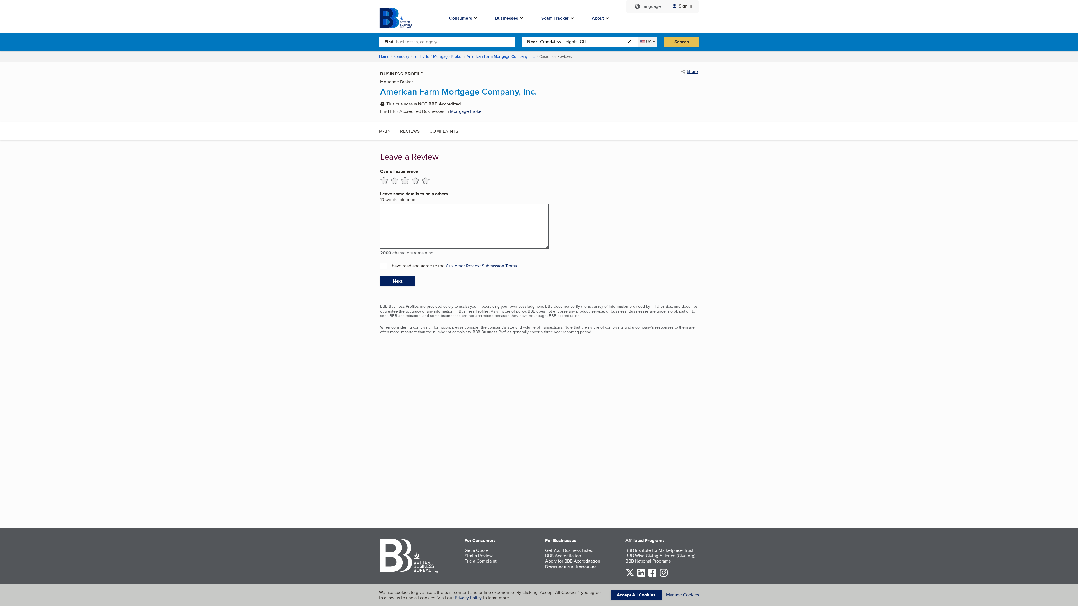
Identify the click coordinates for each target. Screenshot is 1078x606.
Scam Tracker (555, 18)
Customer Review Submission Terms (481, 266)
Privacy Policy (468, 597)
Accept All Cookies (636, 595)
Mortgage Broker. (467, 111)
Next (397, 281)
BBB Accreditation (563, 555)
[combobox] (455, 41)
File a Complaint (481, 561)
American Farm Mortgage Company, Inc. (501, 56)
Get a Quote (476, 550)
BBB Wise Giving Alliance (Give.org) (660, 555)
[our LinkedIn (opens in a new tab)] (641, 575)
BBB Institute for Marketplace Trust (659, 550)
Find (389, 41)
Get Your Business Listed (569, 550)
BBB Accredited (444, 104)
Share (692, 71)
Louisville (421, 56)
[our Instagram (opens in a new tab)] (663, 575)
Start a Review (479, 555)
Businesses (506, 18)
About (598, 18)
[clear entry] (631, 42)
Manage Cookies (682, 595)
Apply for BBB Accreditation (572, 561)
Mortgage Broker (448, 56)
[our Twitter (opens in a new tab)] (629, 575)
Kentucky (401, 56)
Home (384, 56)
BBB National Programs (648, 561)
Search (681, 41)
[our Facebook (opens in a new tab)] (652, 575)
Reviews (410, 131)
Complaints (444, 131)
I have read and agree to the (453, 265)
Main (384, 131)
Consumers (460, 18)
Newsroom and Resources (570, 566)
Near (532, 41)
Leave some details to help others (414, 193)
